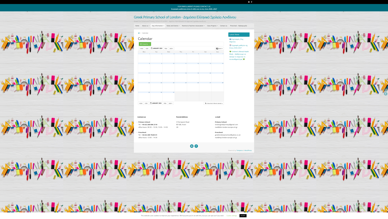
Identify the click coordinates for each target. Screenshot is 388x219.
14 (222, 63)
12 (198, 63)
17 (173, 73)
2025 (171, 48)
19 (198, 73)
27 (210, 82)
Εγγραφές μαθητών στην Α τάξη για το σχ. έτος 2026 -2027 (194, 9)
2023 (141, 48)
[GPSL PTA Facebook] (251, 2)
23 (161, 82)
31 (173, 92)
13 (210, 63)
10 (173, 63)
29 (149, 92)
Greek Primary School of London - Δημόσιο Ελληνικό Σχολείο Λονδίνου (185, 17)
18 (186, 73)
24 (173, 82)
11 (186, 63)
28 (222, 82)
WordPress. (248, 150)
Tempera (240, 150)
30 (161, 92)
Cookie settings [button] (231, 216)
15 (149, 73)
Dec (147, 48)
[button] (214, 103)
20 (210, 73)
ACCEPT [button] (243, 216)
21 (222, 73)
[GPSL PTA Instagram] (248, 2)
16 (161, 73)
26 (198, 82)
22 (149, 82)
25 (186, 82)
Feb (166, 48)
